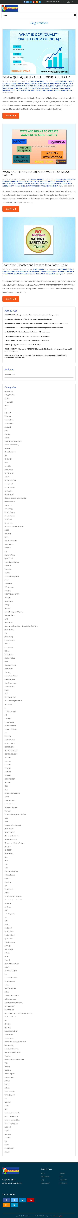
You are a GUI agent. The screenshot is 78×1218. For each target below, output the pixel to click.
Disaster (43, 181)
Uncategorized (9, 1077)
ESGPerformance (10, 640)
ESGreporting (9, 647)
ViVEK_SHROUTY (10, 1095)
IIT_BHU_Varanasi (10, 711)
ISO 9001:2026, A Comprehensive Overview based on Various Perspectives (31, 315)
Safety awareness (33, 186)
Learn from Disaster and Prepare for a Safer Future (35, 265)
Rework (7, 967)
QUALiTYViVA (13, 88)
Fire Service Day (10, 658)
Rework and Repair (11, 971)
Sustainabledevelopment (13, 1052)
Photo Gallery (45, 1183)
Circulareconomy (10, 502)
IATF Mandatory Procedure (13, 701)
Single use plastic (10, 1017)
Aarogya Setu (9, 420)
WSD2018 (8, 1134)
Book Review (9, 470)
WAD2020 (8, 1102)
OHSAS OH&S (54, 274)
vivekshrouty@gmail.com (67, 2)
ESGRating (8, 644)
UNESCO (7, 1081)
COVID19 (7, 548)
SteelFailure (9, 1035)
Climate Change (10, 512)
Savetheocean (9, 1010)
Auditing (7, 434)
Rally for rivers (10, 942)
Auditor (7, 438)
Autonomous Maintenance (13, 441)
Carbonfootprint (10, 487)
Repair (7, 956)
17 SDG (69, 81)
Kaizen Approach (17, 84)
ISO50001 (8, 775)
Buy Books (63, 1180)
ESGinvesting (9, 637)
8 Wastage (8, 416)
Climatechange (9, 516)
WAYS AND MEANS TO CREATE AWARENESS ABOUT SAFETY (36, 173)
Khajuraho (8, 811)
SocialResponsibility (11, 1031)
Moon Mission (9, 854)
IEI (5, 708)
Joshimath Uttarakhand (12, 793)
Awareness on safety (12, 445)
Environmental (9, 630)
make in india (48, 84)
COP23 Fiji (8, 534)
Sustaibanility (9, 1045)
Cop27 (7, 537)
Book (61, 1176)
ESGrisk (7, 651)
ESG (6, 633)
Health (7, 690)
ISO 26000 (8, 736)
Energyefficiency (10, 615)
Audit (6, 430)
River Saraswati (10, 981)
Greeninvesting (9, 686)
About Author (45, 1176)
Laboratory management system (15, 814)
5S (5, 409)
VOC (6, 1099)
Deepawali (8, 566)
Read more (10, 115)
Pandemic (8, 907)
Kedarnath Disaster (22, 274)
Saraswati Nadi (9, 1006)
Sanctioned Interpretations (13, 1003)
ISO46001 (8, 772)
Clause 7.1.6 (8, 505)
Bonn (6, 462)
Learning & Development (13, 825)
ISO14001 (19, 184)
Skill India (8, 1027)
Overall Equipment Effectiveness (23, 86)
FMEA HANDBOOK (10, 665)
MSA (6, 857)
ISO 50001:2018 (10, 740)
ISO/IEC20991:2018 (11, 754)
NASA (6, 868)
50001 (7, 406)
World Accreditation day (12, 1113)
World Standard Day (11, 1123)
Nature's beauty (10, 875)
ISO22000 (8, 761)
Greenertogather (10, 679)
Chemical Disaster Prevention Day (25, 181)
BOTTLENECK (9, 473)
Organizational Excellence (13, 896)
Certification (8, 491)
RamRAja (7, 946)
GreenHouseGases (10, 683)
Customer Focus (10, 555)
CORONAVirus (9, 544)
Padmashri (8, 903)
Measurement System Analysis (15, 843)
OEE (7, 86)
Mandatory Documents (12, 836)
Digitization (8, 569)
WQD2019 (8, 1127)
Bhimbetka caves (10, 452)
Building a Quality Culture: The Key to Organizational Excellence (28, 319)
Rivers (7, 985)
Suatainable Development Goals (15, 1042)
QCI (44, 86)
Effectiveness (9, 587)
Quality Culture (10, 935)
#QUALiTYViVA (61, 81)
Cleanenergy (9, 509)
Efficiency (8, 590)
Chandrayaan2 (9, 494)
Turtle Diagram (9, 1074)
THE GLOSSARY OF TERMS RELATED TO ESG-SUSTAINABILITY (27, 340)
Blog (42, 1180)
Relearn (7, 953)
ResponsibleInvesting (12, 963)
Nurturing (8, 882)
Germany (7, 672)
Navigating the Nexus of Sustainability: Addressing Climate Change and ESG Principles (36, 323)
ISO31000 (8, 765)
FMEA (6, 662)
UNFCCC (7, 1084)
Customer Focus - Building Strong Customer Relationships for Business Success (34, 328)
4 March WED (9, 402)
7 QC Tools (8, 413)
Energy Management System (14, 612)
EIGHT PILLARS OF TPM (12, 594)
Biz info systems (58, 1216)
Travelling (8, 1070)
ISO (13, 184)
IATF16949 (8, 704)
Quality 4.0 (61, 86)
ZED (70, 90)
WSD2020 (8, 1138)
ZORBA (7, 1145)
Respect (7, 960)
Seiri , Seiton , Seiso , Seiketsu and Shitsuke (18, 1013)
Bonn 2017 (8, 466)
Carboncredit (9, 484)
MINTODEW (8, 850)
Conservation (9, 523)
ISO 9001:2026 (9, 747)
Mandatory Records (11, 839)
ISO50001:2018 (10, 779)
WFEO (6, 1106)
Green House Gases (49, 271)
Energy (7, 605)
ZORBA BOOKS (9, 1148)
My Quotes (63, 1183)
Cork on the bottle (11, 541)
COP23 (7, 530)
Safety (21, 88)
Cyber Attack (9, 558)
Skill (13, 90)
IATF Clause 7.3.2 (10, 697)
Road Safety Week (64, 184)
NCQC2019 (11, 914)
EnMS (6, 619)
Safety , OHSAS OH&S (33, 88)
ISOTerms (35, 184)
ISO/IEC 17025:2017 (11, 750)
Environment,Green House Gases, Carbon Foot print (21, 626)
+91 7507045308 (50, 2)
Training (49, 90)
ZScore (7, 1152)
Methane (7, 846)
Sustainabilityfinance (11, 1049)
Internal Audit (9, 722)
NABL (6, 864)
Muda (57, 84)
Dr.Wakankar (8, 583)
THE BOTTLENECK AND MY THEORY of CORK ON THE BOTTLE (27, 336)
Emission (7, 598)
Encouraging (9, 601)
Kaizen (7, 797)
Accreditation (9, 423)
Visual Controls (61, 90)
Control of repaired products (14, 526)
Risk (6, 974)
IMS (6, 715)
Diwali (7, 580)
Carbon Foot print (65, 269)
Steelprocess (9, 1038)
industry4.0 (8, 718)
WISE (6, 1109)
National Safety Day (48, 184)
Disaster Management (57, 181)
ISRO (6, 786)
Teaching (7, 1056)
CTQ (6, 551)
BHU (6, 455)
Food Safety (8, 669)
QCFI (40, 86)
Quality (53, 86)
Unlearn (7, 1088)
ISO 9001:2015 (9, 743)
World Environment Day (51, 186)
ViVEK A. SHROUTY (37, 81)
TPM (44, 90)
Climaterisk (8, 519)
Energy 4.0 (8, 608)
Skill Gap (7, 1024)
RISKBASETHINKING (11, 978)
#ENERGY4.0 (8, 391)
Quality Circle (9, 931)
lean (40, 84)
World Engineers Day (11, 1116)
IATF (6, 694)
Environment (34, 271)
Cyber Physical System (12, 562)
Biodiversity (8, 459)
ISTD (6, 790)
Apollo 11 (8, 427)
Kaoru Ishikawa (31, 84)
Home (43, 1173)
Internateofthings (10, 726)
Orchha (7, 893)
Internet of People (11, 729)
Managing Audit (10, 832)
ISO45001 (27, 184)
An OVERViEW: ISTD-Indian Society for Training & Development (27, 332)
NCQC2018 (8, 878)
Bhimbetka (8, 448)
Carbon (7, 477)
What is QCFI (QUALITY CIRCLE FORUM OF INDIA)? (36, 77)
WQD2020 (8, 1131)
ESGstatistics (9, 654)
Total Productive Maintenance (29, 90)
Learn (6, 822)
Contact (62, 1173)
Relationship (9, 949)
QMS (47, 86)
